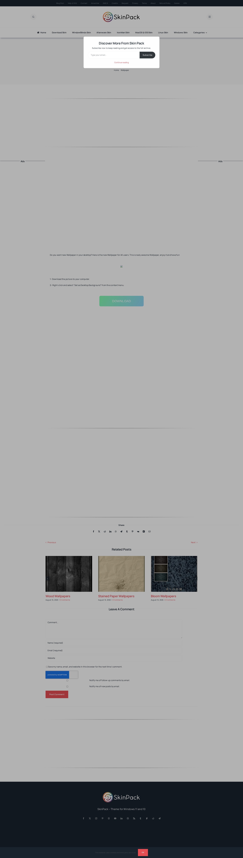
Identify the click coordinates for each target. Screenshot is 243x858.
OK (143, 852)
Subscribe (147, 55)
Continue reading (121, 62)
